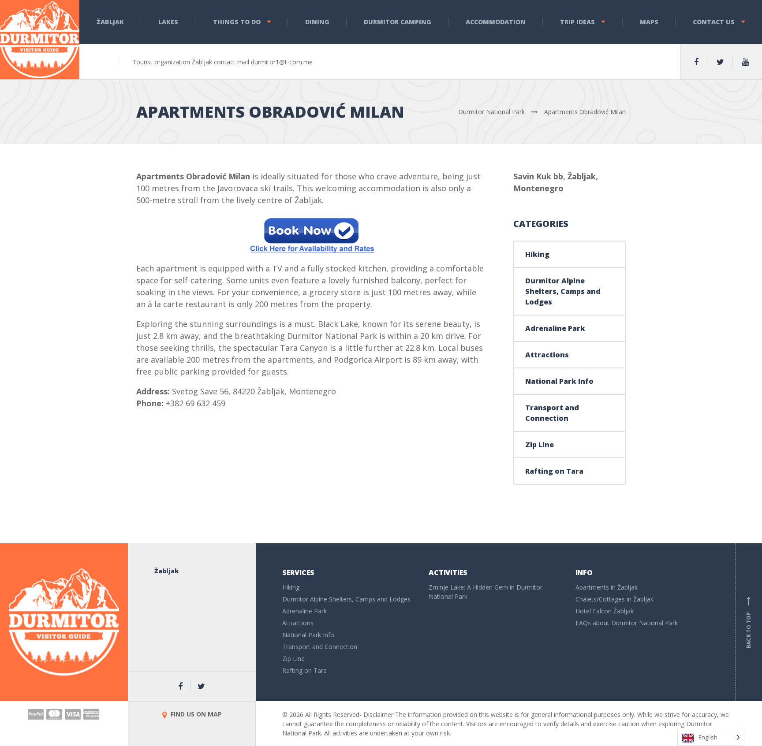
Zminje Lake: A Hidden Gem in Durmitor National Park (485, 592)
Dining (317, 22)
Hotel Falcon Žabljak (604, 611)
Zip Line (539, 444)
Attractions (547, 355)
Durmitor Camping (397, 22)
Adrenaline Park (555, 328)
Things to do (237, 22)
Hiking (537, 254)
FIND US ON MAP (195, 714)
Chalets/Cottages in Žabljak (614, 599)
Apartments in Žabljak (606, 587)
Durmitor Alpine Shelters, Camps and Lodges (563, 291)
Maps (649, 22)
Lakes (168, 22)
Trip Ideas (577, 22)
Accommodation (496, 22)
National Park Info (559, 381)
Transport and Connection (552, 413)
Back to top (748, 623)
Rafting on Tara (554, 471)
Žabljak (110, 22)
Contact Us (714, 22)
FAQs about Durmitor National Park (626, 623)
